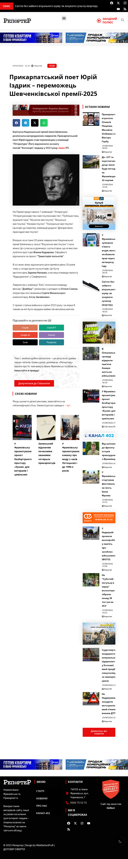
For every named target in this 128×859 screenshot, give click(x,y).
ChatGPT (51, 327)
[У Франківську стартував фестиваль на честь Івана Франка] (91, 477)
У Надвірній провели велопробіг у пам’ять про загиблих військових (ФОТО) (108, 544)
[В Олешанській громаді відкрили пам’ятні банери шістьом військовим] (91, 353)
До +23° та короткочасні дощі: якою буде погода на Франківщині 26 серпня (109, 169)
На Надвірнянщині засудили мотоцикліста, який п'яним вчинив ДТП (111, 704)
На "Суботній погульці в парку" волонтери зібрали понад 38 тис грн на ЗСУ (108, 590)
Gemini (51, 335)
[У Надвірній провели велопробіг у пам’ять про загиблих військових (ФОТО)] (91, 533)
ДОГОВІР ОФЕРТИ (14, 849)
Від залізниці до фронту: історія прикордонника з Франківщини (111, 451)
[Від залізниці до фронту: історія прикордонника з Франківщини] (91, 448)
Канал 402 (43, 813)
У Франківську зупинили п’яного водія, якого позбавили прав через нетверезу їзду (109, 250)
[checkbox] (120, 841)
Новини (42, 798)
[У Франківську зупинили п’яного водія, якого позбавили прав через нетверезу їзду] (91, 239)
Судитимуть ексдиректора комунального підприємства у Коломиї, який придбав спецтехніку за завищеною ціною (110, 665)
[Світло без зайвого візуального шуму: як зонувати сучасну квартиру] (91, 286)
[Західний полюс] (99, 21)
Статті (40, 791)
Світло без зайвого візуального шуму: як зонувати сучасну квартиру (109, 293)
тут (68, 405)
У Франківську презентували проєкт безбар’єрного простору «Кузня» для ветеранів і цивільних (110, 405)
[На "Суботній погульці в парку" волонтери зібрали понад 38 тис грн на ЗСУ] (91, 579)
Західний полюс (109, 20)
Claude (25, 327)
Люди (52, 65)
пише (61, 147)
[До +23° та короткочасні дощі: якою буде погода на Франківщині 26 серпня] (91, 161)
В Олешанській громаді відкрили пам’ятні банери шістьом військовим (109, 362)
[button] (64, 18)
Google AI (25, 335)
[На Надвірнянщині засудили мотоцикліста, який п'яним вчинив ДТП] (91, 698)
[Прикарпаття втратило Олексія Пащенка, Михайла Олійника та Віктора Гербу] (91, 119)
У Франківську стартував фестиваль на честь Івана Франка (109, 484)
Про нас (41, 805)
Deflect (111, 808)
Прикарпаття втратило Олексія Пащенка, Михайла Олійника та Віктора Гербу (109, 128)
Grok (25, 342)
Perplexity (51, 342)
